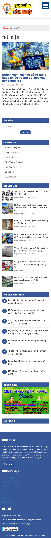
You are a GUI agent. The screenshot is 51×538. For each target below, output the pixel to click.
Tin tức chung (12, 147)
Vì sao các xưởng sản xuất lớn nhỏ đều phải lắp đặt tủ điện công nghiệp (31, 249)
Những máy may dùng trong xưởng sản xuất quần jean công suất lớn (31, 278)
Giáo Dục (10, 176)
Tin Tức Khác (7, 502)
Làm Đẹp (10, 167)
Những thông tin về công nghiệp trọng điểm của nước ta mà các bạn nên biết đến (30, 208)
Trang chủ (8, 28)
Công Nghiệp (12, 152)
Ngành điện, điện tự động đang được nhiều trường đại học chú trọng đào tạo (24, 77)
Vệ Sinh (9, 172)
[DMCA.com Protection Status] (10, 528)
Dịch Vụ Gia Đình (14, 162)
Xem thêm (8, 464)
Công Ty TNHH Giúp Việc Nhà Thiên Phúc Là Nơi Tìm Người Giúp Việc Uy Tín (30, 264)
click (20, 523)
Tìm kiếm (26, 132)
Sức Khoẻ (10, 157)
